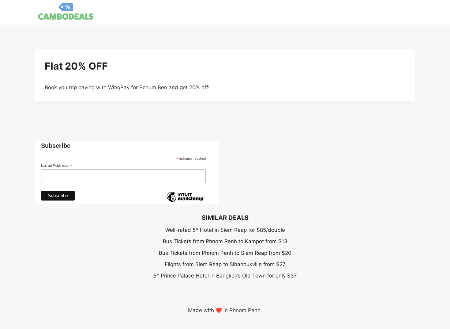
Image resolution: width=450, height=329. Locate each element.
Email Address (56, 165)
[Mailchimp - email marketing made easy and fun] (184, 201)
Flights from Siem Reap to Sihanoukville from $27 (225, 264)
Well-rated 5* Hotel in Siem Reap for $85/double (225, 230)
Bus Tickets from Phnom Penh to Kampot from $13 (225, 241)
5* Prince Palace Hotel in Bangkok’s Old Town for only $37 (225, 276)
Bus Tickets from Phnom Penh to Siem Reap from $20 (225, 253)
